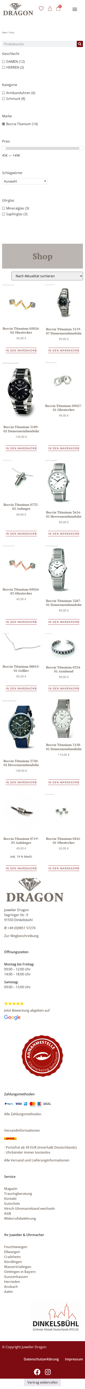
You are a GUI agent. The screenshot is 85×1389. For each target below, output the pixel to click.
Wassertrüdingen (17, 1266)
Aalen (8, 1291)
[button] (75, 9)
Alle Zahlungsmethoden (22, 1114)
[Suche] (80, 44)
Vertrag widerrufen (42, 1382)
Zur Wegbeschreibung (21, 936)
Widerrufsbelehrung (20, 1218)
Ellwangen (12, 1252)
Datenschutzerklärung (41, 1359)
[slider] (4, 148)
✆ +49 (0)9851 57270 (19, 928)
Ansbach (11, 1286)
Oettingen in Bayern (20, 1271)
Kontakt (10, 1198)
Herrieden (12, 1281)
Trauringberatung (18, 1193)
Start (4, 32)
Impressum (74, 1359)
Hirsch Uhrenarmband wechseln (29, 1208)
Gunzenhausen (16, 1276)
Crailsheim (12, 1257)
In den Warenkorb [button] (21, 350)
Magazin (10, 1188)
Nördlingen (13, 1261)
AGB (7, 1213)
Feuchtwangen (15, 1247)
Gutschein (12, 1203)
